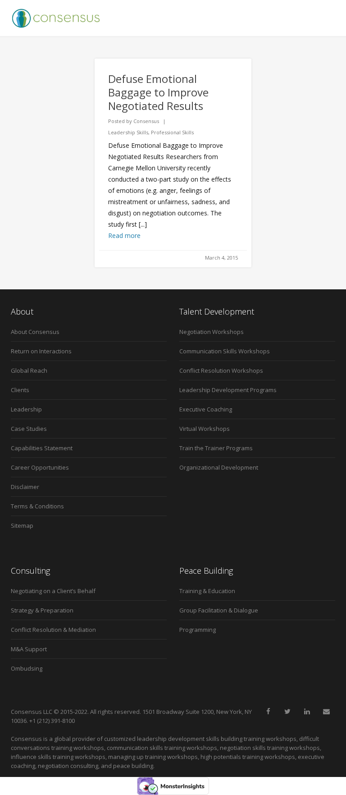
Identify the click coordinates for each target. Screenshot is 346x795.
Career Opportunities (40, 467)
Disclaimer (25, 487)
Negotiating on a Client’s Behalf (53, 591)
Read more (124, 235)
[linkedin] (307, 711)
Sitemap (22, 525)
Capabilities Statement (42, 448)
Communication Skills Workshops (224, 351)
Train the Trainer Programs (216, 448)
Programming (197, 630)
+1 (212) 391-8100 (52, 721)
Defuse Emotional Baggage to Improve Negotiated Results (158, 92)
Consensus (146, 121)
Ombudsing (26, 668)
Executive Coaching (205, 409)
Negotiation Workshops (211, 332)
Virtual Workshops (204, 429)
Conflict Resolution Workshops (221, 370)
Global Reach (29, 370)
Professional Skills (172, 132)
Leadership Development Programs (228, 390)
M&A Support (29, 649)
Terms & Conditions (37, 506)
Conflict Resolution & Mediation (53, 630)
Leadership (26, 409)
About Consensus (35, 332)
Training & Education (207, 591)
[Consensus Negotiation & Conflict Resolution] (56, 18)
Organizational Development (218, 467)
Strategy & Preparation (42, 610)
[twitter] (287, 711)
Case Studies (29, 429)
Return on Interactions (41, 351)
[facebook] (268, 711)
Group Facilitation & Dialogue (218, 610)
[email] (326, 711)
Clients (20, 390)
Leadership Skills (128, 132)
